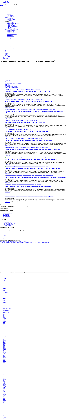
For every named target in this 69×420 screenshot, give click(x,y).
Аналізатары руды (10, 31)
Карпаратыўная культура (9, 44)
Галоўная (4, 8)
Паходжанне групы (8, 45)
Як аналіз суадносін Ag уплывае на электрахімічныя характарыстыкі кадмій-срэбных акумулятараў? (29, 140)
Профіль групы (7, 43)
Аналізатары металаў (11, 30)
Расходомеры (9, 14)
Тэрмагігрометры (10, 27)
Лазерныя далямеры (10, 36)
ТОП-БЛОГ (25, 241)
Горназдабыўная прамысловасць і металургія (13, 83)
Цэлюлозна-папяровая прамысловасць (12, 87)
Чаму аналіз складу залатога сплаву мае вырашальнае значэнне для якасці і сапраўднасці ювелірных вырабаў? (31, 159)
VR (5, 50)
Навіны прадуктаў (6, 76)
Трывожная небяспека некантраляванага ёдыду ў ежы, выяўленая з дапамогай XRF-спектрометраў (28, 101)
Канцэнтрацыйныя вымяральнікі (13, 12)
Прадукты (4, 9)
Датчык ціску (9, 20)
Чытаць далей (7, 97)
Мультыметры (9, 37)
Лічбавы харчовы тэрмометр (11, 242)
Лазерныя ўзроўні (10, 35)
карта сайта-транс (3, 241)
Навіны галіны (5, 77)
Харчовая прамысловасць (9, 82)
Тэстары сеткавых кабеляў (12, 34)
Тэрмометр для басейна (11, 25)
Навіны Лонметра (6, 75)
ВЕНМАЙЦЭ (7, 55)
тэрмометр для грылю (46, 242)
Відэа (6, 51)
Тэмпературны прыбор (7, 222)
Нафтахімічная (7, 85)
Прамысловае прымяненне (7, 78)
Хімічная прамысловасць (9, 81)
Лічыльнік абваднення (11, 16)
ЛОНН (6, 54)
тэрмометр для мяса (28, 242)
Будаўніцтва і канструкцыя (10, 80)
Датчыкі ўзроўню (10, 15)
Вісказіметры (9, 13)
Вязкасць (6, 41)
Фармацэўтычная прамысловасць (11, 86)
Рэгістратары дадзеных (11, 28)
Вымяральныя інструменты (8, 224)
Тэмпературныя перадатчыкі (12, 19)
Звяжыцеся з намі (6, 58)
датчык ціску (2, 242)
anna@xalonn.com (6, 2)
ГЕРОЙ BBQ (7, 56)
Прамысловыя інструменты (8, 221)
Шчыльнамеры (9, 11)
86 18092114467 (6, 1)
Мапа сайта (9, 241)
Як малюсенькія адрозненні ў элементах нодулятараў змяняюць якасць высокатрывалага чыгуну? (28, 91)
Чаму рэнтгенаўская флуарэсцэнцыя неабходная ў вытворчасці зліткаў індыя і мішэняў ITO (26, 131)
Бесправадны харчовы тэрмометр (13, 23)
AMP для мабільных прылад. (17, 241)
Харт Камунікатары (10, 38)
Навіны (4, 57)
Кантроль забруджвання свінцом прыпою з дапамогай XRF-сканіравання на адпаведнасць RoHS (28, 186)
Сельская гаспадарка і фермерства (11, 79)
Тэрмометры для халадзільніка (12, 26)
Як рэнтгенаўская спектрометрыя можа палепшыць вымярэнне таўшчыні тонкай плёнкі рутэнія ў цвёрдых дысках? (32, 168)
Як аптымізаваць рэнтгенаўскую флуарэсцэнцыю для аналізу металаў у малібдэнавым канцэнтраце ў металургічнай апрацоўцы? (35, 177)
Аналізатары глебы (10, 32)
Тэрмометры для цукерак (11, 24)
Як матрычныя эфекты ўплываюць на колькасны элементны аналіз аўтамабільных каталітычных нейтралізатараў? (32, 149)
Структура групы (6, 215)
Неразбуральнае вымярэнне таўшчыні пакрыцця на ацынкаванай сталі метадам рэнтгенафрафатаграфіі (29, 196)
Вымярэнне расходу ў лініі (7, 72)
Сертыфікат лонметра (9, 49)
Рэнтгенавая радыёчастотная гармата (11, 29)
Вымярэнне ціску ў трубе (7, 71)
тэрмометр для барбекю (37, 242)
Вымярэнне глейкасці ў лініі (8, 73)
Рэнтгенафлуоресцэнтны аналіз (8, 74)
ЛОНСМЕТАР (7, 53)
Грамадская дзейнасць (9, 46)
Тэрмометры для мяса (11, 22)
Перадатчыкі (7, 17)
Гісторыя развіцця (8, 47)
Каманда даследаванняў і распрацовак (12, 48)
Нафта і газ (7, 84)
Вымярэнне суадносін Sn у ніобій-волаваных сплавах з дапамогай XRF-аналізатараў (25, 122)
